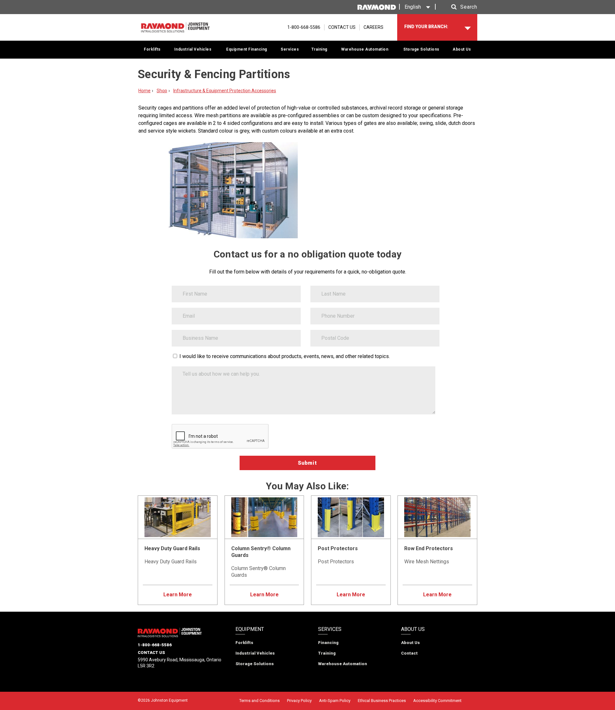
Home (144, 90)
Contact (409, 653)
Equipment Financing (246, 49)
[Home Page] (175, 27)
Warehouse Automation (364, 49)
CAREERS (373, 27)
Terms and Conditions (259, 700)
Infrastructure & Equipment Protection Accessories (224, 90)
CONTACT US (342, 27)
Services (290, 49)
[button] (458, 7)
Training (319, 49)
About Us (462, 49)
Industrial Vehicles (193, 49)
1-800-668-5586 (155, 644)
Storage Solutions (421, 49)
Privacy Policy (299, 700)
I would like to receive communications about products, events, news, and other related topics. (284, 356)
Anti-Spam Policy (334, 700)
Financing (328, 642)
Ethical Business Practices (382, 700)
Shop (162, 90)
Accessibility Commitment (437, 700)
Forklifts (152, 49)
